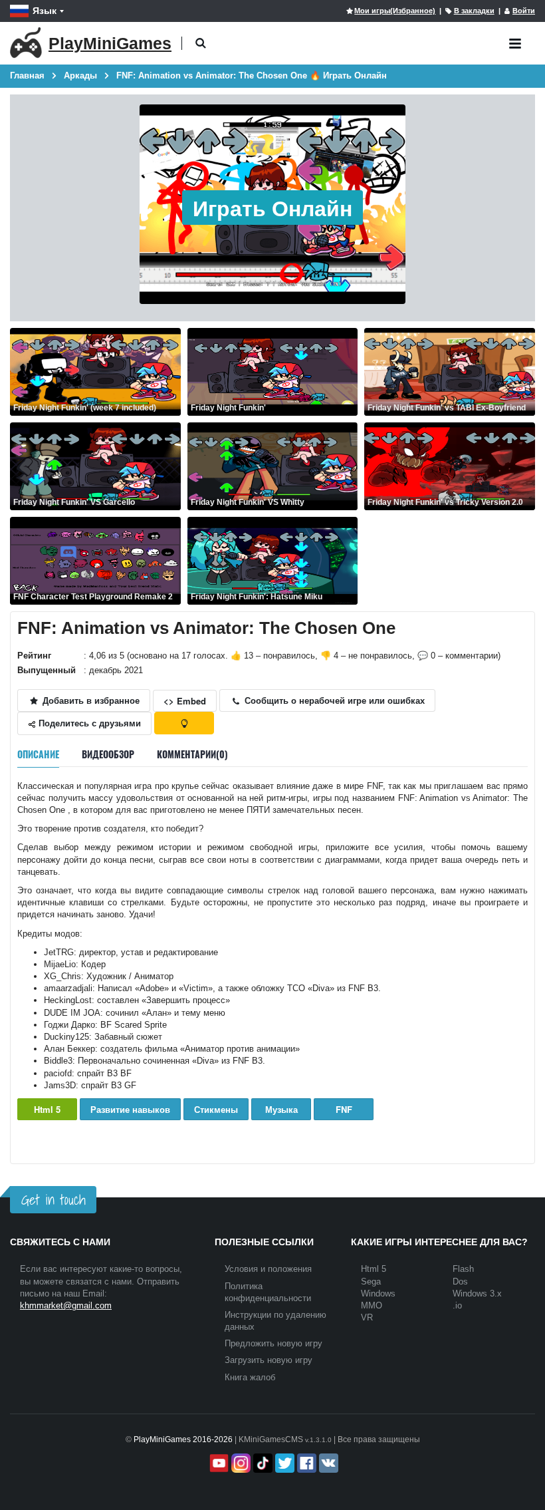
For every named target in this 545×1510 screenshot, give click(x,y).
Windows (378, 1293)
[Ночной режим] (184, 723)
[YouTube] (218, 1463)
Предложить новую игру (273, 1343)
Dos (460, 1281)
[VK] (327, 1463)
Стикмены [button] (216, 1109)
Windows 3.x (477, 1293)
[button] (200, 44)
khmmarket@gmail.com (66, 1305)
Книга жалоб (250, 1377)
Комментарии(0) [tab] (192, 754)
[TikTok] (261, 1463)
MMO (371, 1305)
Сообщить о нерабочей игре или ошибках (333, 700)
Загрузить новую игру (268, 1360)
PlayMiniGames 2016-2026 (183, 1439)
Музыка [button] (281, 1109)
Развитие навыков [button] (130, 1109)
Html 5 (47, 1109)
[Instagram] (240, 1463)
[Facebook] (305, 1463)
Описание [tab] (38, 754)
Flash (463, 1269)
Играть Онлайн (272, 207)
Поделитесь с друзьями (88, 722)
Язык (44, 10)
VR (367, 1317)
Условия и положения (268, 1269)
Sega (371, 1281)
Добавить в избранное (90, 700)
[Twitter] (283, 1463)
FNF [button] (344, 1109)
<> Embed (185, 700)
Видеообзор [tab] (108, 754)
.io (457, 1305)
